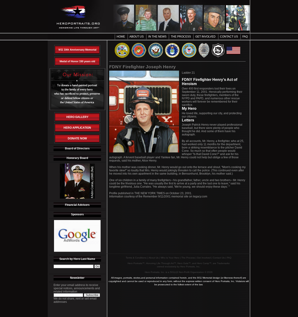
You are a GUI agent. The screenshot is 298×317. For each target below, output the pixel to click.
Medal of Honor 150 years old (77, 61)
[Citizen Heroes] (233, 57)
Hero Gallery (77, 117)
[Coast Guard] (189, 57)
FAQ (245, 36)
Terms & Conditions (136, 257)
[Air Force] (172, 57)
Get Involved (205, 36)
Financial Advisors (77, 205)
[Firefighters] (218, 57)
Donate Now (77, 138)
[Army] (122, 57)
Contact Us (229, 36)
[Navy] (156, 57)
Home (121, 36)
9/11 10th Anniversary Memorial (77, 49)
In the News (157, 36)
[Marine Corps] (139, 57)
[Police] (204, 57)
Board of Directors (77, 148)
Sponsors (77, 214)
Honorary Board (77, 158)
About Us (136, 36)
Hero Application (77, 127)
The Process (181, 36)
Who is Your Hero (170, 257)
